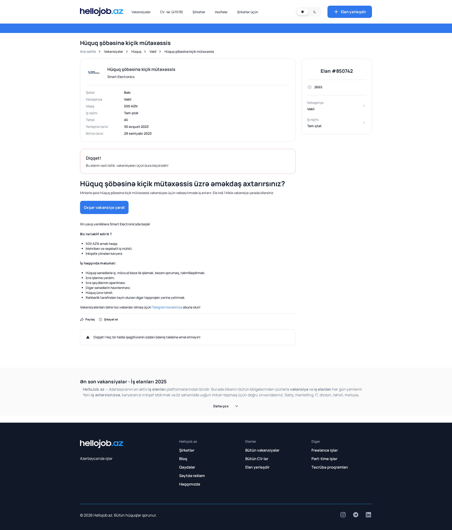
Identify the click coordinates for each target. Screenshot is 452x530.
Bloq (183, 458)
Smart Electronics (120, 76)
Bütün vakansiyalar (262, 450)
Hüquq (136, 51)
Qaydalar (187, 467)
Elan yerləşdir (353, 11)
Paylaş (90, 319)
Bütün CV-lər (256, 458)
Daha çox (221, 406)
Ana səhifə (88, 51)
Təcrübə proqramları (329, 467)
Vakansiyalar (141, 12)
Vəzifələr (221, 12)
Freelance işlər (324, 450)
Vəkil (152, 51)
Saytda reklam (192, 475)
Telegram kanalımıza (167, 307)
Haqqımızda (189, 484)
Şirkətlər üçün (247, 12)
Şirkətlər (199, 12)
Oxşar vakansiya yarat (104, 207)
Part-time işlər (324, 458)
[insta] (343, 514)
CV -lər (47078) (171, 12)
